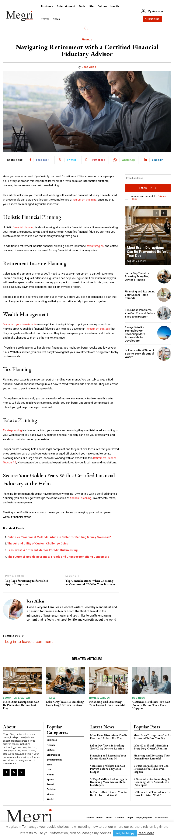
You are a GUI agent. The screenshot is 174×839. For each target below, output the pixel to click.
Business (138, 698)
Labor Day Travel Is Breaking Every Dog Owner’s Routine (137, 276)
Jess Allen (89, 66)
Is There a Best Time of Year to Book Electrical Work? (139, 354)
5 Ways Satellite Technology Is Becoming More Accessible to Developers (135, 334)
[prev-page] (156, 213)
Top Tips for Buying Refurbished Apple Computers (26, 582)
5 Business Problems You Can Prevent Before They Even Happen (140, 313)
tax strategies (95, 246)
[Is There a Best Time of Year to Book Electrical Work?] (164, 354)
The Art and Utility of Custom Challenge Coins (37, 543)
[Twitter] (21, 772)
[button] (86, 28)
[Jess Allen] (13, 609)
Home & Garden (99, 698)
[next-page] (164, 213)
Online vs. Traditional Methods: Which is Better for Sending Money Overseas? (59, 537)
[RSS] (14, 772)
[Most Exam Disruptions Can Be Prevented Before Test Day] (148, 235)
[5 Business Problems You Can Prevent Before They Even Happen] (164, 313)
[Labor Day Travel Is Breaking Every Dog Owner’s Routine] (164, 276)
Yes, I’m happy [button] (124, 833)
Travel (50, 698)
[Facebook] (6, 772)
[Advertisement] (148, 386)
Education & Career (16, 698)
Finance (87, 39)
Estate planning (12, 430)
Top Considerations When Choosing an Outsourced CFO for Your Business (90, 582)
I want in (146, 188)
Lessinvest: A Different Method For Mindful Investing (42, 550)
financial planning (23, 227)
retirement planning (85, 199)
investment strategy (98, 328)
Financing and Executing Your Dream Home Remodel (140, 295)
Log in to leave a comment (29, 641)
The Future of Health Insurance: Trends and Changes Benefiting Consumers (58, 556)
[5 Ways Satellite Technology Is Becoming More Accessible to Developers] (164, 333)
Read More (146, 833)
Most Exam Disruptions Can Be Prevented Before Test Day (147, 252)
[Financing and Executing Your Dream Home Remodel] (164, 295)
